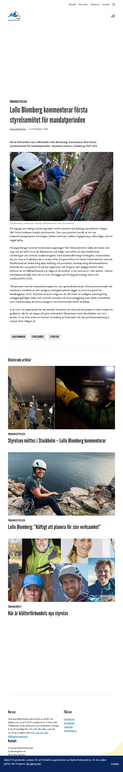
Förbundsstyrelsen (18, 101)
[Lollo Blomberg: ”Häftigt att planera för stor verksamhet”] (61, 484)
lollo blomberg (18, 337)
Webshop (95, 4)
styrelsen (54, 337)
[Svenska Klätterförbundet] (14, 16)
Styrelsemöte (38, 337)
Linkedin (68, 726)
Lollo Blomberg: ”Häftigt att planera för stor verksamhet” (54, 527)
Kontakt (105, 4)
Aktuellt (72, 4)
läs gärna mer (33, 763)
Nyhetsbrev (70, 730)
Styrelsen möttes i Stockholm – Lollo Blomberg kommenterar (57, 440)
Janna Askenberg (18, 129)
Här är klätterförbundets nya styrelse (38, 613)
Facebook (69, 719)
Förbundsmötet (15, 607)
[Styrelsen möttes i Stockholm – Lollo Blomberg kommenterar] (61, 397)
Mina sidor (83, 4)
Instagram (69, 723)
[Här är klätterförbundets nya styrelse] (61, 570)
